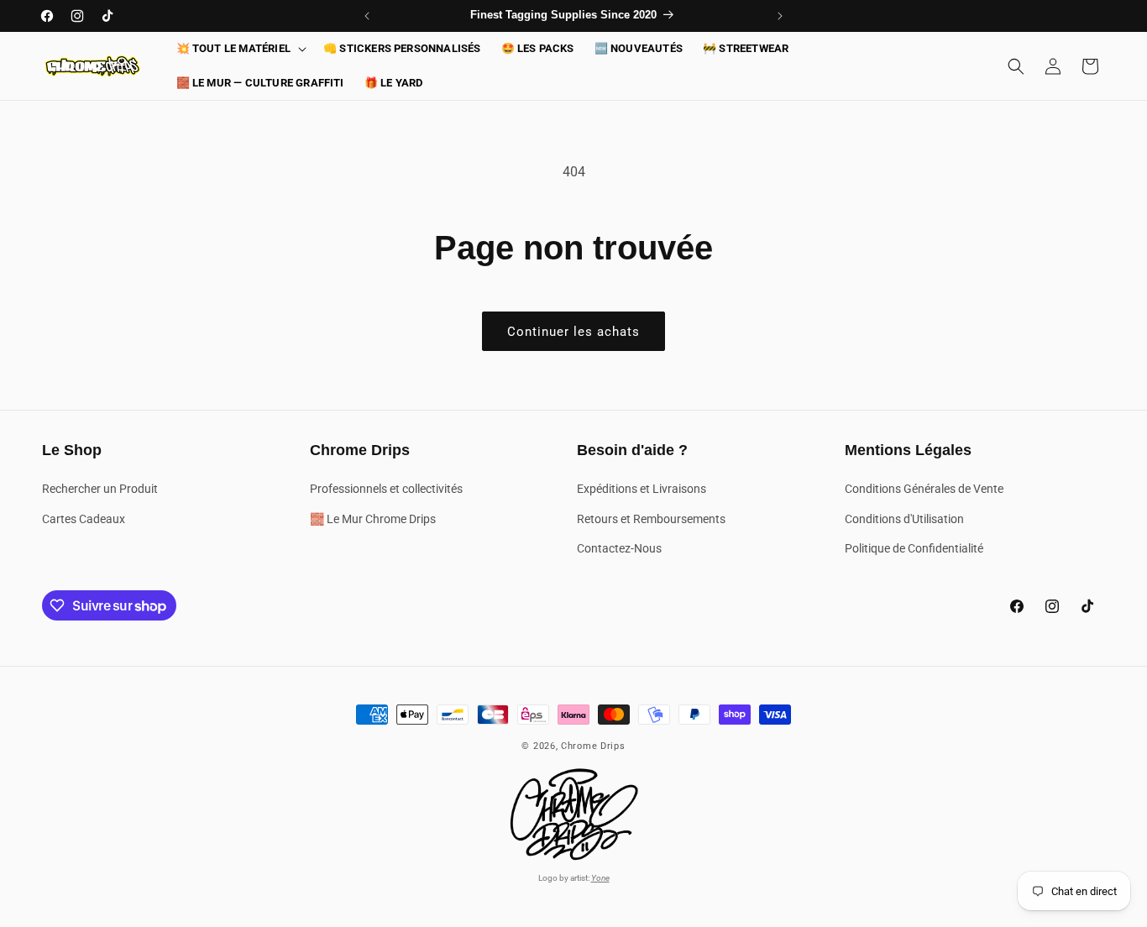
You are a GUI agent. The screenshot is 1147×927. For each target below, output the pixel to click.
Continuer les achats (573, 331)
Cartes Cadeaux (83, 519)
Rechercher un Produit (100, 489)
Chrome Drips (593, 746)
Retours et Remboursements (651, 519)
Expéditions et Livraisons (641, 489)
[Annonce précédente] (366, 16)
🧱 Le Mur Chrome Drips (373, 519)
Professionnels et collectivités (386, 489)
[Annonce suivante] (780, 16)
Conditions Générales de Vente (924, 489)
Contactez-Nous (619, 548)
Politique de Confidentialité (914, 548)
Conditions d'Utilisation (904, 519)
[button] (239, 49)
